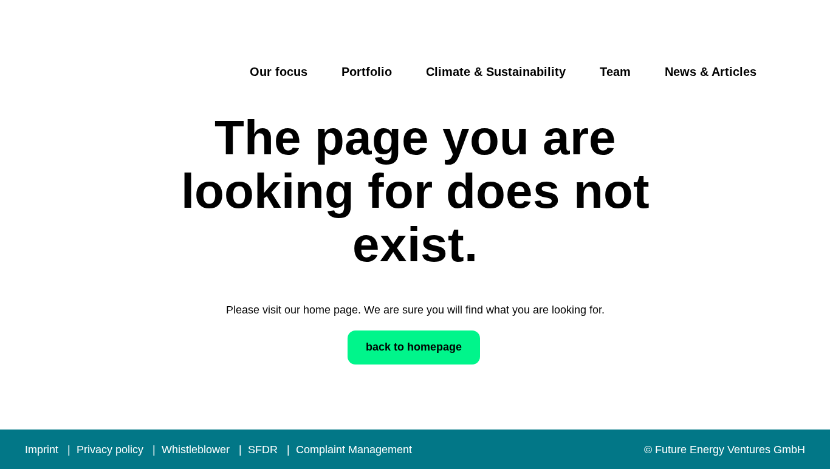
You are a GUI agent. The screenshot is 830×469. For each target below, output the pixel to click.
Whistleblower (197, 449)
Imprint (43, 449)
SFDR (264, 449)
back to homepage (414, 347)
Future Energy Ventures (124, 81)
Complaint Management (354, 449)
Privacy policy (111, 449)
